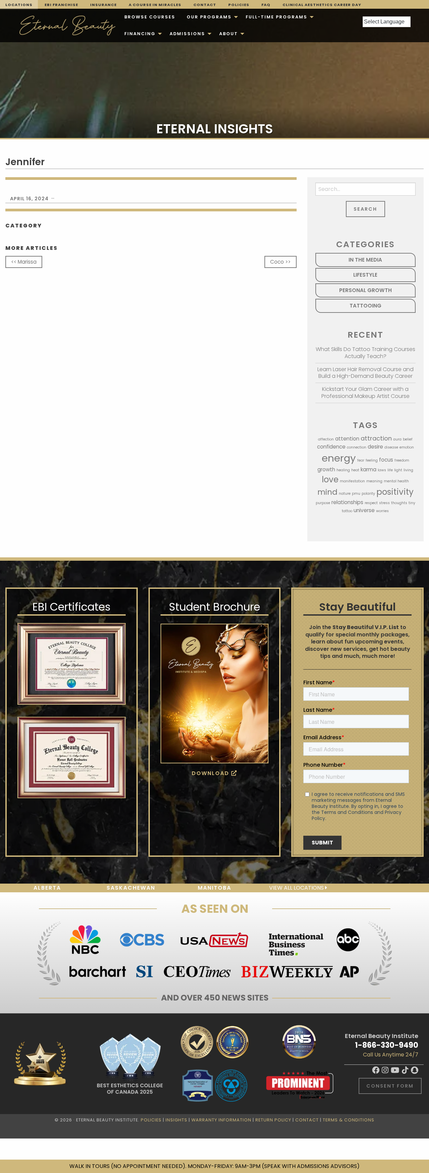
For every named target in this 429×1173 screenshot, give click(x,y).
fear (360, 460)
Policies (238, 4)
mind (327, 492)
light (398, 470)
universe (364, 510)
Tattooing (365, 305)
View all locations (297, 888)
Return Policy (273, 1120)
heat (355, 470)
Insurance (103, 4)
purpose (323, 502)
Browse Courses (149, 17)
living (408, 470)
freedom (401, 460)
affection (326, 439)
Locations (19, 4)
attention (347, 438)
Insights (176, 1120)
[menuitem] (150, 17)
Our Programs (209, 17)
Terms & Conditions (348, 1120)
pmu (356, 493)
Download (211, 773)
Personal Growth (365, 290)
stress (384, 502)
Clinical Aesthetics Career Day (322, 4)
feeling (372, 460)
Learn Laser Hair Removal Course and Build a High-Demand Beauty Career (365, 372)
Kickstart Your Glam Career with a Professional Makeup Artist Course (365, 392)
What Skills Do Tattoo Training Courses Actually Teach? (365, 352)
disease (391, 447)
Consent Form (390, 1086)
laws (382, 470)
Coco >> (280, 261)
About (228, 34)
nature (345, 493)
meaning (374, 481)
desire (375, 446)
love (330, 479)
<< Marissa (24, 261)
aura (397, 439)
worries (382, 510)
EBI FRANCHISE (61, 4)
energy (339, 458)
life (390, 470)
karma (368, 469)
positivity (395, 492)
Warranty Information (221, 1120)
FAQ (265, 4)
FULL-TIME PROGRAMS (276, 17)
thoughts (399, 502)
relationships (347, 502)
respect (371, 502)
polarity (368, 493)
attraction (376, 438)
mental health (396, 481)
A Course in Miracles (155, 4)
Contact (204, 4)
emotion (407, 447)
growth (326, 469)
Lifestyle (365, 274)
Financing (140, 34)
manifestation (352, 481)
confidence (331, 446)
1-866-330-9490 (386, 1045)
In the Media (365, 259)
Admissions (187, 34)
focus (386, 459)
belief (408, 439)
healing (343, 470)
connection (356, 447)
